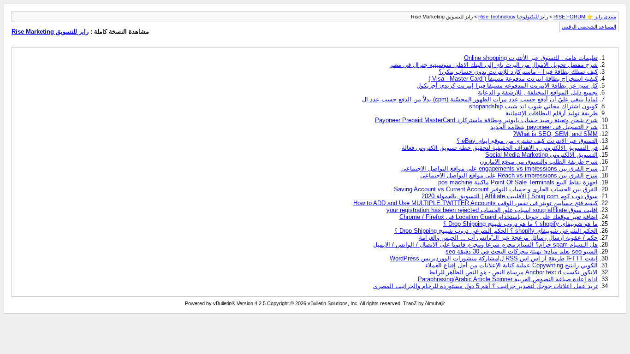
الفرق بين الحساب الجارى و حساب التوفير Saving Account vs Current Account (496, 189)
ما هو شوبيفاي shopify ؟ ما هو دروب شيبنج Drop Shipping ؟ (520, 223)
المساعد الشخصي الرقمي (589, 27)
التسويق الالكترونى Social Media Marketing (541, 154)
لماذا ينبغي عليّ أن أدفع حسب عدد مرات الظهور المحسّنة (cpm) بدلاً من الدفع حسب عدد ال (480, 99)
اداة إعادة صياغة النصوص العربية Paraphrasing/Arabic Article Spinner (508, 279)
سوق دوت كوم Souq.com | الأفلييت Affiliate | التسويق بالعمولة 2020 (510, 196)
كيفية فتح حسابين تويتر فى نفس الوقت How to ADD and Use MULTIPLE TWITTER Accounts (475, 203)
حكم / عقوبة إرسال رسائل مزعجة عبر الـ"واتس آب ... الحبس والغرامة (508, 237)
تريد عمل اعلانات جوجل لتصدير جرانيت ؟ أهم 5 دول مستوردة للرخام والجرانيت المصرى (485, 286)
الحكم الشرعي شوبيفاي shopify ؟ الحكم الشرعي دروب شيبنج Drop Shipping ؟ (496, 230)
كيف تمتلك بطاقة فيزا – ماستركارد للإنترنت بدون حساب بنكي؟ (518, 71)
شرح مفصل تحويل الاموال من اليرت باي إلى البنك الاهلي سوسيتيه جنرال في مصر (494, 64)
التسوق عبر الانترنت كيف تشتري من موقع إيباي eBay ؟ (527, 140)
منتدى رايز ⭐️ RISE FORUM (584, 16)
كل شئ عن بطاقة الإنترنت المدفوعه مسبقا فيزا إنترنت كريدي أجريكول (507, 85)
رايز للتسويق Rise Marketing (50, 31)
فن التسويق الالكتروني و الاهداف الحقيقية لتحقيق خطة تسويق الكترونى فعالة (500, 147)
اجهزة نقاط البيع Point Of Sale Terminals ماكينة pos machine (518, 182)
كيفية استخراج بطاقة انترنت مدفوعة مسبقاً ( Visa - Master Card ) (513, 78)
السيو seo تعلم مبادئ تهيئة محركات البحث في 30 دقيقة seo (522, 251)
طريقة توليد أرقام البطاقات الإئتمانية (551, 113)
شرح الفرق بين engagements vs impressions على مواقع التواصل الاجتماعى (499, 168)
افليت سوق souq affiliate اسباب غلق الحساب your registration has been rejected (492, 209)
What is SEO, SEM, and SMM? (555, 133)
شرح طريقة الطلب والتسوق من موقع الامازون (539, 161)
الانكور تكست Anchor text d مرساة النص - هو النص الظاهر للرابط (513, 272)
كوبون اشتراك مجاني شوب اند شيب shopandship (533, 106)
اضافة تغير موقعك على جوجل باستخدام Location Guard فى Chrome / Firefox (498, 216)
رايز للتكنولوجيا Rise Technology (513, 16)
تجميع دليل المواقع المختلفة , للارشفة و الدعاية (538, 92)
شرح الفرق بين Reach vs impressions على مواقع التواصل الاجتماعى (509, 175)
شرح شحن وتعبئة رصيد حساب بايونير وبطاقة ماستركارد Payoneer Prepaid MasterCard (486, 120)
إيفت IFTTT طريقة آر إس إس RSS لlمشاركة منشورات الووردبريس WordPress (494, 258)
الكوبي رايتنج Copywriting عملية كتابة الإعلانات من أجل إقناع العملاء (511, 265)
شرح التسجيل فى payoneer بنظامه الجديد (544, 127)
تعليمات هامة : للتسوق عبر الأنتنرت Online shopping (531, 57)
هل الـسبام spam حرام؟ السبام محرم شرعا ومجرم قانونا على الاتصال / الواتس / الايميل (485, 244)
